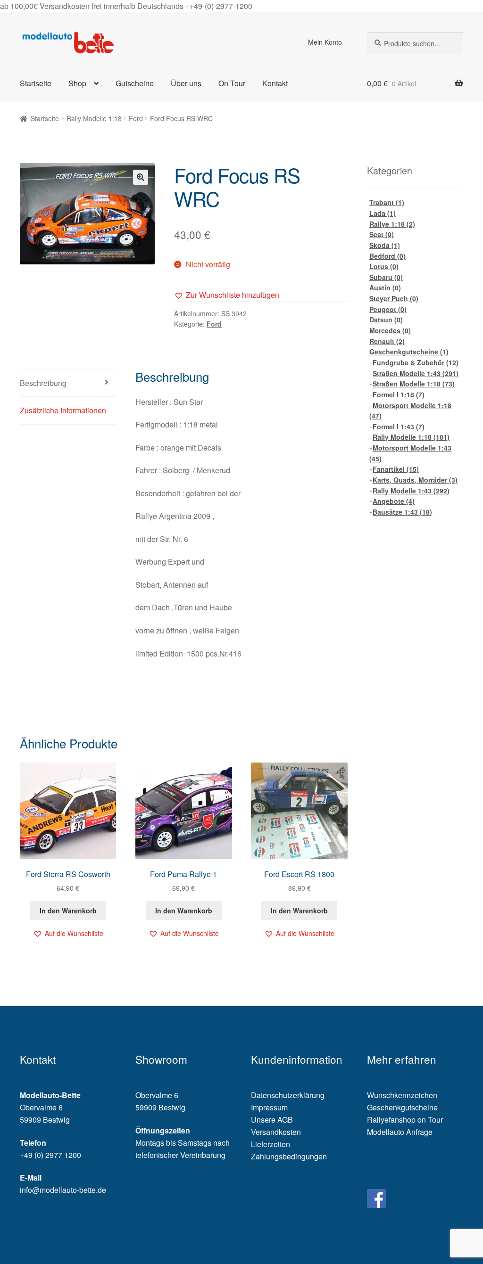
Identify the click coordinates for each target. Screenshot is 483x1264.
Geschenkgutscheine (409, 351)
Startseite (35, 83)
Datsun (386, 319)
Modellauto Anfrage (400, 1131)
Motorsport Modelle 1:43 (410, 453)
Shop (77, 83)
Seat (381, 234)
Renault (387, 341)
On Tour (231, 83)
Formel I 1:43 (399, 426)
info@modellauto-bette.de (63, 1189)
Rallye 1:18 (392, 224)
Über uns (186, 83)
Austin (385, 287)
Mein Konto (325, 42)
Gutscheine (135, 83)
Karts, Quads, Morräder (415, 479)
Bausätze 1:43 (402, 512)
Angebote (394, 501)
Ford (136, 118)
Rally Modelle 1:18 (94, 118)
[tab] (68, 383)
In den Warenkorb (68, 910)
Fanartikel (396, 469)
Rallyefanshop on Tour (405, 1119)
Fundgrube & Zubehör (415, 362)
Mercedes (390, 330)
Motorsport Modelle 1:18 (410, 411)
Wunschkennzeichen (402, 1095)
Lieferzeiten (270, 1144)
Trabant (386, 202)
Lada (382, 213)
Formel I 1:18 (399, 394)
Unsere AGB (272, 1119)
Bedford (387, 256)
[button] (226, 295)
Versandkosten (276, 1131)
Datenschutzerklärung (288, 1095)
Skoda (384, 245)
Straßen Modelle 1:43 (415, 373)
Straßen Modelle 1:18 (414, 383)
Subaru (386, 277)
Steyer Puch (393, 298)
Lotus (384, 266)
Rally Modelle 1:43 (411, 490)
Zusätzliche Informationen (63, 410)
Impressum (269, 1107)
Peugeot (388, 309)
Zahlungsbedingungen (289, 1156)
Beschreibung (43, 383)
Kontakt (275, 83)
